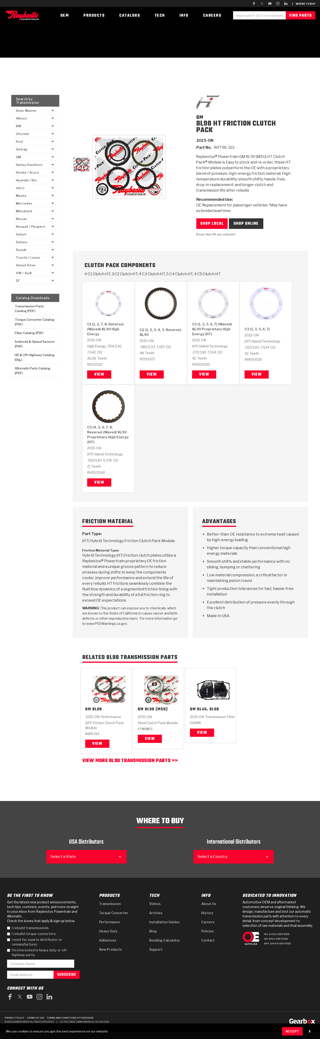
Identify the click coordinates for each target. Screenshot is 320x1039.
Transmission (110, 904)
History (207, 913)
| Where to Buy (303, 3)
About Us (208, 904)
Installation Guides (164, 922)
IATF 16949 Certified (277, 943)
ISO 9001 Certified (276, 939)
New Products (110, 949)
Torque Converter (113, 913)
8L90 (97, 709)
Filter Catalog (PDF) (29, 333)
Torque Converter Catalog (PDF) (34, 322)
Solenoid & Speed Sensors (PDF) (35, 344)
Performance (109, 922)
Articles (155, 913)
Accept (292, 1031)
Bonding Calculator (164, 940)
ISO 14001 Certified (277, 934)
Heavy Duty (108, 931)
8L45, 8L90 (208, 709)
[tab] (81, 164)
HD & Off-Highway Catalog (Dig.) (35, 357)
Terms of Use (35, 1018)
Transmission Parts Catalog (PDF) (29, 308)
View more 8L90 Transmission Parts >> (130, 761)
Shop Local (212, 224)
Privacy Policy (14, 1018)
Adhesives (107, 940)
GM (88, 709)
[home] (23, 15)
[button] (35, 110)
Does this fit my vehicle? (216, 234)
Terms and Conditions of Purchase (70, 1018)
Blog (153, 931)
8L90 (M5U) (156, 709)
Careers (207, 922)
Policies (207, 931)
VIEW (150, 739)
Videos (155, 904)
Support (156, 949)
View (99, 375)
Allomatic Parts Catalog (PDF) (32, 370)
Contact (208, 940)
